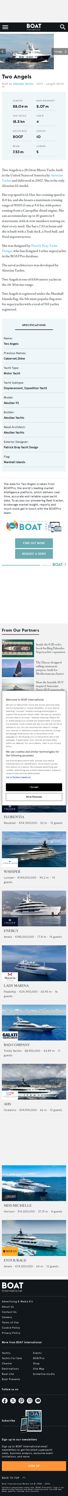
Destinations (10, 1368)
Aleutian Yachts (23, 84)
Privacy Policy (11, 1333)
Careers (7, 1317)
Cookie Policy (11, 1327)
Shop (36, 1363)
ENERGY (11, 931)
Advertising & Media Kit (17, 1301)
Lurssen (9, 877)
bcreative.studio (44, 1374)
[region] (34, 748)
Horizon (9, 1211)
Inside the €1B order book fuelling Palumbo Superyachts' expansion (50, 648)
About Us (8, 1306)
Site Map (38, 1368)
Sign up (34, 1466)
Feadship (10, 991)
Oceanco (10, 1110)
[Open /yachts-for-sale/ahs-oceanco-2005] (34, 1082)
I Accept (34, 787)
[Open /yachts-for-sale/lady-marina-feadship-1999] (34, 963)
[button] (3, 51)
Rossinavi (10, 823)
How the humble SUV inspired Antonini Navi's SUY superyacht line (50, 687)
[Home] (34, 27)
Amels (8, 937)
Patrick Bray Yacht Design (21, 447)
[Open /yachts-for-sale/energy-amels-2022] (34, 908)
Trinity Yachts (12, 1051)
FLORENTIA (14, 817)
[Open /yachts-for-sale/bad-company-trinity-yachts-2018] (34, 1022)
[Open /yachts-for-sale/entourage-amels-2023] (34, 1238)
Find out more (34, 543)
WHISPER (12, 871)
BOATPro (39, 1358)
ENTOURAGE (15, 1260)
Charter (7, 1363)
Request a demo (34, 553)
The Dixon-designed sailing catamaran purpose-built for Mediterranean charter (50, 668)
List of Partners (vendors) (18, 777)
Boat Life (8, 1374)
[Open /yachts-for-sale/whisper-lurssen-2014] (34, 849)
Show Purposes (34, 796)
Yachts (6, 1353)
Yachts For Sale (12, 1358)
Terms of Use (10, 1322)
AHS (7, 1104)
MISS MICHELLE (18, 1205)
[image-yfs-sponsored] (10, 811)
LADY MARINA (16, 985)
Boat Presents (11, 1379)
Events (37, 1353)
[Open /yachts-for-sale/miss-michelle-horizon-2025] (34, 1183)
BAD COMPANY (17, 1045)
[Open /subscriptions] (27, 1421)
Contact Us (9, 1312)
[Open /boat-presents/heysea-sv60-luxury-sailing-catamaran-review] (18, 668)
